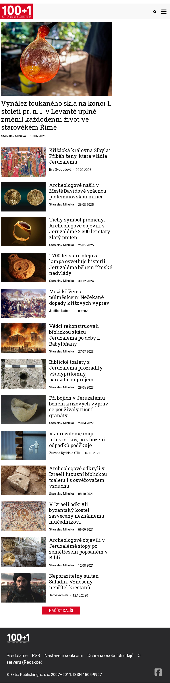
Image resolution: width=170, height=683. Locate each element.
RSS (36, 655)
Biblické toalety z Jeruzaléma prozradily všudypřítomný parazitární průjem (76, 371)
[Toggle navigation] (164, 11)
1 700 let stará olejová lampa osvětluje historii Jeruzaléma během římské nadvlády (80, 264)
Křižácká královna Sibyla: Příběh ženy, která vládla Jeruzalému (79, 156)
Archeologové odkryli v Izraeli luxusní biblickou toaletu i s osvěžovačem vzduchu (78, 477)
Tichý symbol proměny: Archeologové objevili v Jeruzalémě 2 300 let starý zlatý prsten (79, 228)
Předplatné (17, 655)
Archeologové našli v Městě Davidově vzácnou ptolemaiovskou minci (77, 191)
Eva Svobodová (60, 170)
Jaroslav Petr (58, 595)
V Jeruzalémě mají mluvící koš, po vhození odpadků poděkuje (77, 439)
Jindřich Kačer (59, 311)
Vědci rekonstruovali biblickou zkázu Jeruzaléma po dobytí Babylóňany (74, 335)
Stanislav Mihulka (13, 136)
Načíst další (61, 610)
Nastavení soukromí (63, 655)
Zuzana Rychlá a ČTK (64, 453)
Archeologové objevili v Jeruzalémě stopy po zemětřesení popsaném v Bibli (78, 549)
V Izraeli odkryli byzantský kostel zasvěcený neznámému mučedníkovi (76, 513)
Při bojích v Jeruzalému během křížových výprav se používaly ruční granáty (78, 407)
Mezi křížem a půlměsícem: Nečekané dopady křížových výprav (79, 297)
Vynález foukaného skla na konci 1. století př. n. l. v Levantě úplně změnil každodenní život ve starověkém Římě (56, 115)
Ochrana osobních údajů (110, 655)
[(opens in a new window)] (158, 664)
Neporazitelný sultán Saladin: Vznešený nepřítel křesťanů (74, 582)
